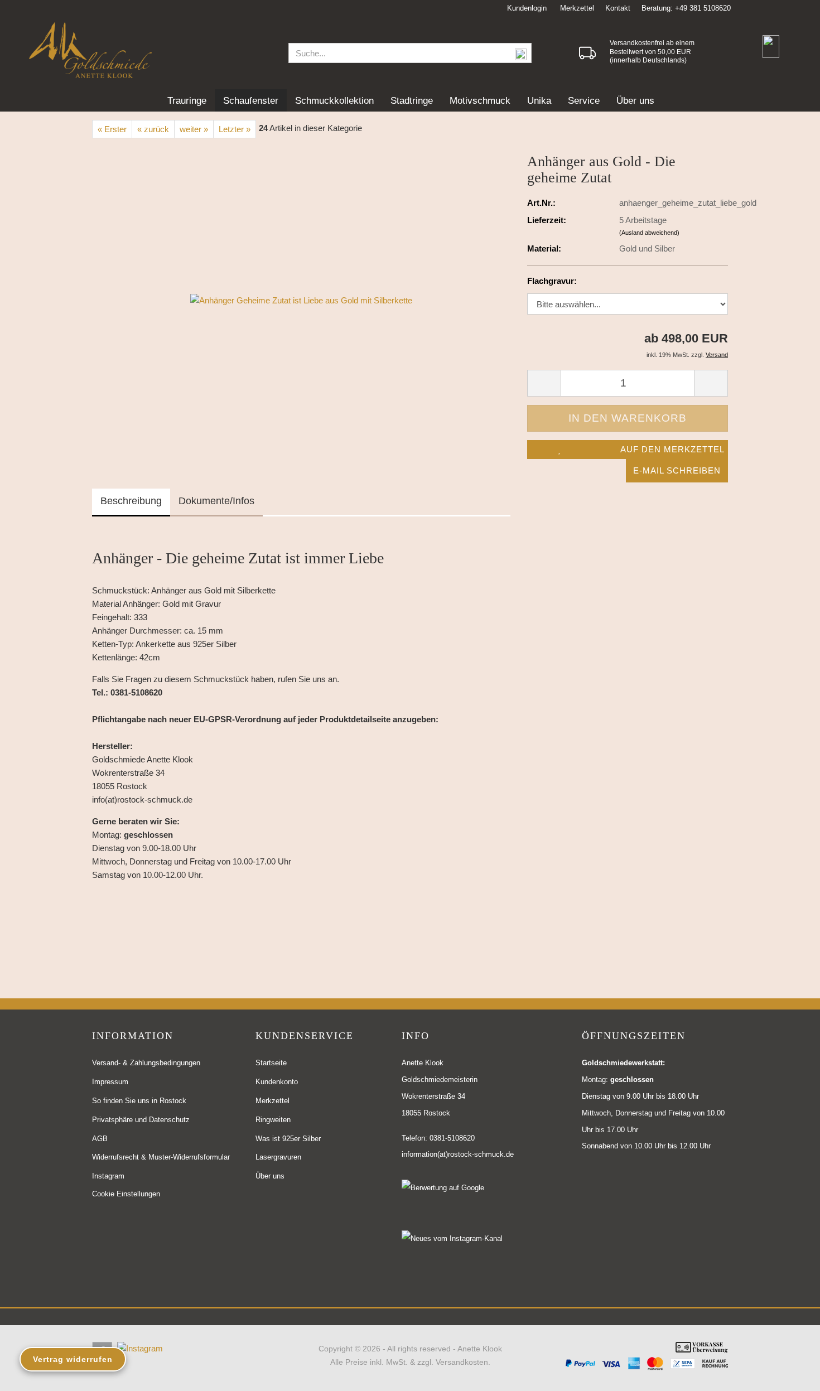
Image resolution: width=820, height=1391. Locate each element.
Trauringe (186, 100)
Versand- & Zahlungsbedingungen (146, 1063)
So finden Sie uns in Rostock (139, 1101)
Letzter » (234, 129)
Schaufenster (250, 100)
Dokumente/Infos (216, 500)
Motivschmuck (480, 100)
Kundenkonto (276, 1082)
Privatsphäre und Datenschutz (141, 1119)
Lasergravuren (278, 1157)
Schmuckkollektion (334, 100)
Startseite (271, 1063)
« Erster (112, 129)
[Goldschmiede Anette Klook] (150, 50)
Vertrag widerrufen (73, 1359)
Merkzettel (576, 8)
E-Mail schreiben (677, 470)
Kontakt (617, 8)
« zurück (153, 129)
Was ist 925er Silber (288, 1138)
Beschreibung (131, 500)
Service (584, 100)
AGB (100, 1138)
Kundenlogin (526, 8)
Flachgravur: (552, 281)
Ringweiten (273, 1119)
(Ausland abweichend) (649, 232)
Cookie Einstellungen (126, 1194)
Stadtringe (411, 100)
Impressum (110, 1082)
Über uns (635, 100)
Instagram (108, 1176)
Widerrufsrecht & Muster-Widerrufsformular (161, 1157)
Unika (539, 100)
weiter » (194, 129)
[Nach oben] (789, 1374)
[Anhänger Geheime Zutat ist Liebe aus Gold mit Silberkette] (301, 300)
